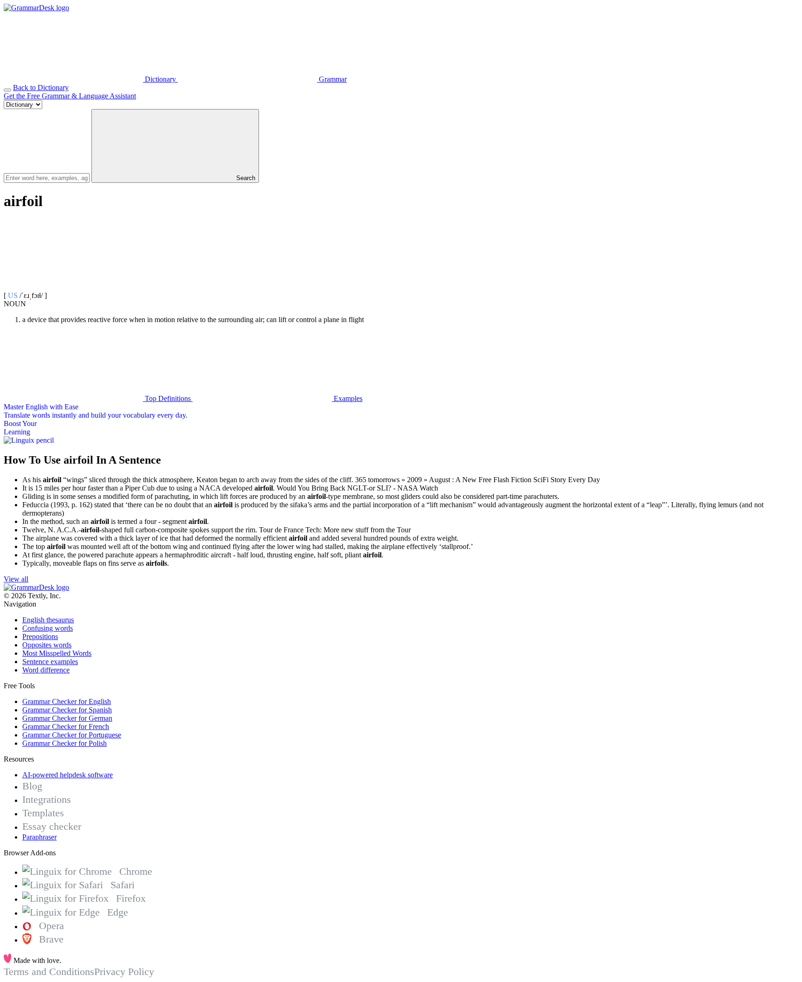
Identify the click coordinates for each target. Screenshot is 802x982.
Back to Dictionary (41, 87)
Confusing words (47, 628)
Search (244, 177)
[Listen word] (73, 287)
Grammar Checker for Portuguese (71, 735)
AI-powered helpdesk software (67, 775)
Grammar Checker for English (66, 701)
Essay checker (51, 826)
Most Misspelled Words (56, 653)
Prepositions (40, 636)
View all (16, 579)
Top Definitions (168, 398)
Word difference (46, 670)
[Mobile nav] (7, 90)
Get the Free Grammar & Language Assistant (70, 96)
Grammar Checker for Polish (64, 743)
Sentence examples (50, 661)
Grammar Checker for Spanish (67, 710)
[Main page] (36, 8)
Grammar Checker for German (67, 718)
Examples (347, 398)
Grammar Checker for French (65, 726)
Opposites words (46, 645)
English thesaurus (48, 620)
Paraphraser (39, 837)
